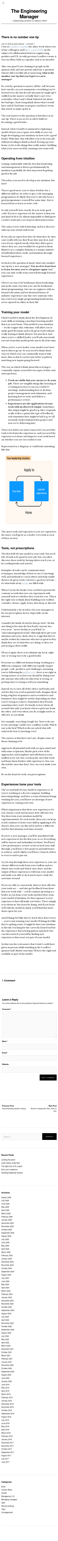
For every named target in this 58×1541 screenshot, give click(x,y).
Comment (6, 1009)
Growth (4, 1493)
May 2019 (5, 1387)
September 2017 (7, 1452)
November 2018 (7, 1407)
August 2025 (6, 1236)
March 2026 (6, 1213)
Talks (3, 1509)
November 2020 (7, 1365)
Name (5, 1041)
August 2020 (6, 1374)
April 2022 (5, 1342)
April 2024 (5, 1287)
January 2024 (6, 1297)
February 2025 (7, 1255)
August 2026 (6, 1197)
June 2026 (5, 1203)
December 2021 (7, 1349)
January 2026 (6, 1219)
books (25, 583)
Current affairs (6, 1489)
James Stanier (19, 44)
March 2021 (6, 1355)
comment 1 (31, 44)
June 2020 (5, 1378)
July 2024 (5, 1278)
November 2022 (7, 1323)
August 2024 (6, 1274)
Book (3, 1486)
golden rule (29, 672)
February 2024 (7, 1294)
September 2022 (7, 1329)
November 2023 (7, 1303)
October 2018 (6, 1410)
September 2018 (7, 1413)
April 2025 (5, 1249)
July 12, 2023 (6, 44)
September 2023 (7, 1310)
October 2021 (6, 1352)
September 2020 (7, 1371)
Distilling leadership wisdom (12, 1172)
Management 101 (8, 1496)
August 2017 (6, 1455)
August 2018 (6, 1416)
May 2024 (5, 1284)
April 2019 (5, 1391)
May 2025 (5, 1245)
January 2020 (6, 1381)
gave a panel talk (34, 50)
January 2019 (6, 1400)
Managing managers (9, 1499)
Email (5, 1052)
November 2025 (7, 1226)
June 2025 (5, 1242)
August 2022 (6, 1332)
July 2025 (5, 1239)
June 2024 (5, 1281)
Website (5, 1064)
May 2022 (5, 1339)
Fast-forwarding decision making (14, 1107)
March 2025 (6, 1252)
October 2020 (6, 1368)
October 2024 (6, 1268)
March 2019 (6, 1394)
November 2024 (7, 1265)
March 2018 (6, 1432)
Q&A (3, 1502)
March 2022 (6, 1345)
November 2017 (7, 1445)
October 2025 (6, 1229)
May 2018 (5, 1426)
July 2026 (5, 1200)
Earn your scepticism (9, 1169)
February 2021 (7, 1358)
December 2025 (7, 1223)
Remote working (7, 1506)
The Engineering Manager (29, 13)
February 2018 (7, 1436)
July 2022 (5, 1336)
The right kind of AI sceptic (12, 1166)
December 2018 (7, 1404)
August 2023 (6, 1313)
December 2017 (7, 1442)
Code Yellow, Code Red (10, 1163)
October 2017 (6, 1449)
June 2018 (5, 1423)
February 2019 (7, 1397)
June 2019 (5, 1384)
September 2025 (7, 1232)
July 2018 (5, 1420)
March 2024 (6, 1290)
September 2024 (7, 1271)
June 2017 (5, 1462)
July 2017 (5, 1458)
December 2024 (7, 1261)
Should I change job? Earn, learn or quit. (44, 1108)
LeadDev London (19, 46)
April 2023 (5, 1320)
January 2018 (6, 1439)
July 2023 (5, 1316)
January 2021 (6, 1362)
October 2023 (6, 1307)
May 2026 (5, 1207)
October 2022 (6, 1326)
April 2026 (5, 1210)
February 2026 (7, 1216)
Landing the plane (8, 1159)
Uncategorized (7, 1512)
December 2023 (7, 1300)
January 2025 (6, 1258)
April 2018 (5, 1429)
